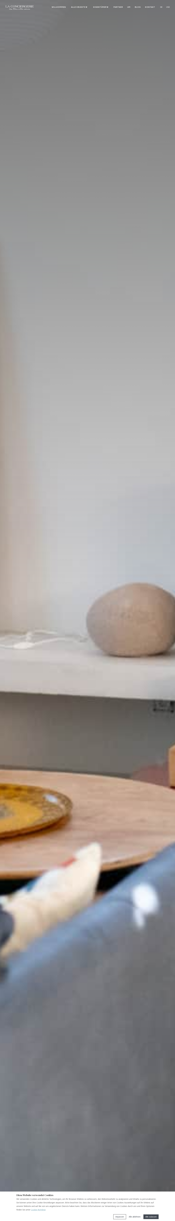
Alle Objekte (79, 7)
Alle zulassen (151, 1216)
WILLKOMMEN (59, 7)
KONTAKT (150, 7)
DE (161, 7)
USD (168, 7)
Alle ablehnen (135, 1216)
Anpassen (119, 1216)
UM (128, 7)
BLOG (138, 7)
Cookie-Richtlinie (38, 1209)
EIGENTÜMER (100, 7)
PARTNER (118, 7)
